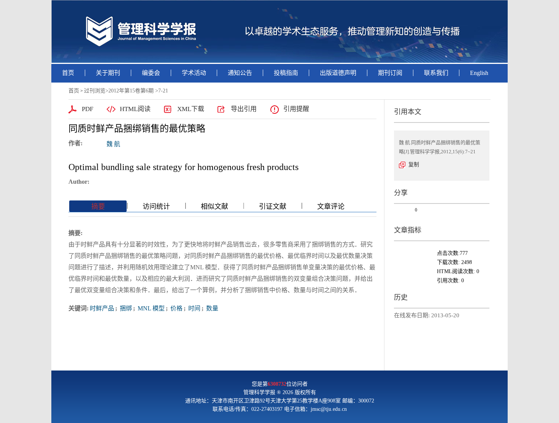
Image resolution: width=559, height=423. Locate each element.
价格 (176, 308)
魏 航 (113, 144)
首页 (68, 73)
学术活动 (194, 73)
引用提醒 (296, 109)
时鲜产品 (102, 308)
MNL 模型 (150, 308)
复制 (413, 164)
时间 (193, 308)
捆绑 (125, 308)
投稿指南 (286, 73)
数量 (211, 308)
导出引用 (244, 109)
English (479, 73)
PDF (87, 109)
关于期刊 (108, 73)
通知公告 (240, 73)
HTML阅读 (135, 109)
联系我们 (436, 73)
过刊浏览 (94, 91)
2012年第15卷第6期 (131, 91)
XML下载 (190, 109)
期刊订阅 (390, 73)
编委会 (151, 73)
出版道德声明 (338, 73)
